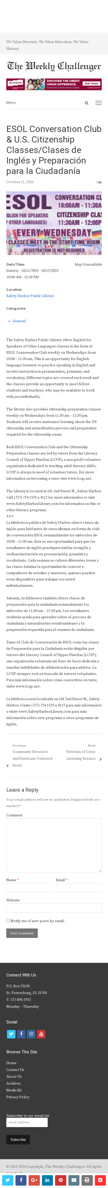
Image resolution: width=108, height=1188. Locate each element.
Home (11, 1063)
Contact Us (15, 1070)
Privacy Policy (17, 1097)
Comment (14, 815)
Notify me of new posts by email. (37, 921)
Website (13, 900)
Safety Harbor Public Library (30, 296)
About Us (14, 1076)
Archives (13, 1083)
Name (12, 880)
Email (61, 880)
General (19, 321)
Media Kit (14, 1090)
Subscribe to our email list (27, 1115)
